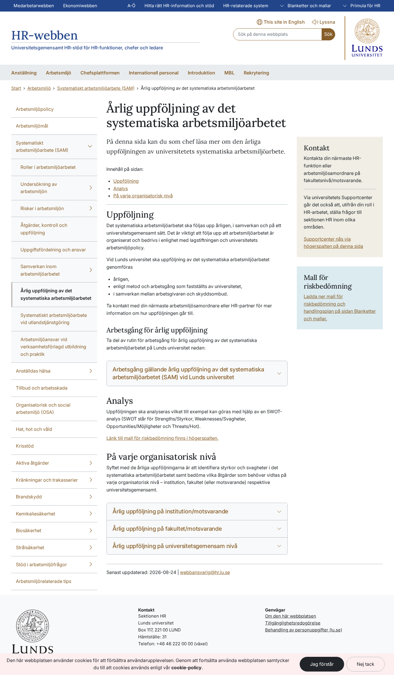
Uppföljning (126, 181)
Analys (120, 188)
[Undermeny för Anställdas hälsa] (90, 371)
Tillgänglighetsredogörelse (292, 623)
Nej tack (365, 664)
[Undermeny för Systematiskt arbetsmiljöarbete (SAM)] (90, 147)
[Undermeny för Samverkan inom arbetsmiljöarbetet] (90, 270)
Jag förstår (322, 664)
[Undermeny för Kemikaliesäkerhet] (90, 514)
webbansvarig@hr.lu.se (205, 572)
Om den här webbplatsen (290, 616)
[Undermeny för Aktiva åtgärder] (90, 463)
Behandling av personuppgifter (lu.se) (303, 630)
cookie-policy (186, 667)
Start (16, 88)
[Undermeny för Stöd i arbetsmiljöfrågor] (90, 564)
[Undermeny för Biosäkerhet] (90, 530)
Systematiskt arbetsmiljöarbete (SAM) (95, 88)
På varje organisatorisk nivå (143, 196)
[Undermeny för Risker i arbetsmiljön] (90, 208)
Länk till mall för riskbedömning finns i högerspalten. (162, 438)
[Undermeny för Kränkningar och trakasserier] (90, 480)
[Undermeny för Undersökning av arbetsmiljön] (90, 188)
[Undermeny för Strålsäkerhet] (90, 547)
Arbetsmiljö (39, 88)
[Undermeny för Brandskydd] (90, 497)
